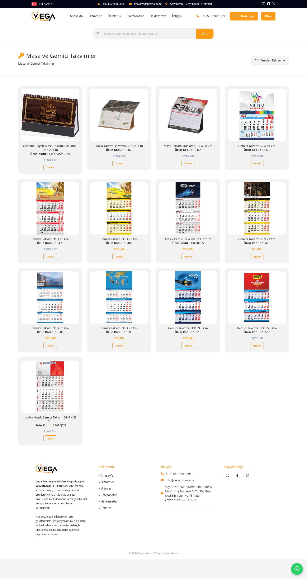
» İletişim (104, 508)
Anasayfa (76, 16)
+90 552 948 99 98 (213, 16)
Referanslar (136, 16)
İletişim (177, 16)
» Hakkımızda (107, 501)
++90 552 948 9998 (179, 474)
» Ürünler (105, 488)
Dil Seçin (45, 4)
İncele (50, 167)
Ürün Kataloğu (243, 16)
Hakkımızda (158, 16)
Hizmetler (95, 16)
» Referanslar (107, 495)
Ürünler (113, 16)
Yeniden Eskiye (270, 60)
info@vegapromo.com (147, 3)
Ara (204, 33)
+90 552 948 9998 (113, 3)
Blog (268, 16)
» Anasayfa (105, 475)
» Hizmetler (106, 482)
